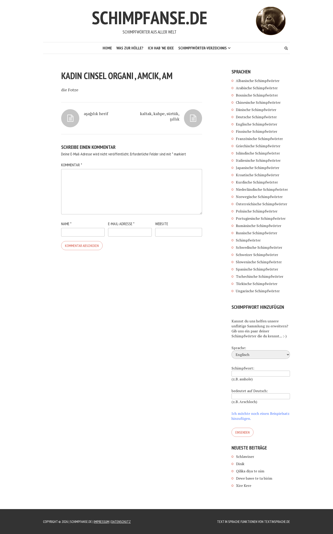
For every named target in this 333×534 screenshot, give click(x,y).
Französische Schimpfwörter (259, 138)
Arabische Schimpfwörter (257, 87)
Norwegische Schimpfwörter (259, 196)
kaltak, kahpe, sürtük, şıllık (159, 116)
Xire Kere (243, 485)
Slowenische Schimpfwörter (259, 261)
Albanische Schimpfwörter (258, 80)
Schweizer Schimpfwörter (257, 254)
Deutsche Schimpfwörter (256, 116)
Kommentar (71, 164)
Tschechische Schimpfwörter (259, 276)
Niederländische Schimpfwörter (262, 189)
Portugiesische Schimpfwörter (261, 218)
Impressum (101, 521)
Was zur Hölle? (129, 48)
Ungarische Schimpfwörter (258, 290)
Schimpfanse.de (149, 17)
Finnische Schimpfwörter (256, 131)
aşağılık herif (96, 113)
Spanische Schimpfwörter (257, 269)
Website (161, 223)
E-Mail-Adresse (121, 223)
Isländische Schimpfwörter (258, 153)
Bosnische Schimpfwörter (257, 95)
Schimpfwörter (248, 240)
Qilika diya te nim (250, 471)
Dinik (240, 463)
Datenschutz (121, 521)
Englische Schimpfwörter (256, 124)
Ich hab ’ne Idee (161, 48)
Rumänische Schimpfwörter (258, 225)
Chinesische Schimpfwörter (258, 102)
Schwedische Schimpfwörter (259, 247)
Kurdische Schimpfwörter (257, 182)
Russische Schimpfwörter (256, 232)
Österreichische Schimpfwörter (261, 203)
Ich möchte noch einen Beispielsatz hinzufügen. (261, 416)
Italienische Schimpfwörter (258, 160)
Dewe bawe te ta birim (254, 478)
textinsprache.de (277, 521)
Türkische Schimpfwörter (257, 283)
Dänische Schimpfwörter (256, 109)
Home (107, 48)
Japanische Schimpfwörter (257, 167)
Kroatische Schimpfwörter (257, 174)
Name (66, 223)
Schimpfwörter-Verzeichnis (202, 48)
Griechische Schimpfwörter (258, 145)
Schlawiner (245, 456)
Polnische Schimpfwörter (257, 211)
